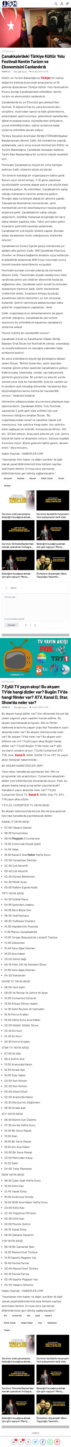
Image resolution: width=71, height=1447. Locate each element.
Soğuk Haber (27, 1322)
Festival (20, 478)
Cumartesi (17, 1315)
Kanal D (48, 1315)
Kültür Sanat (47, 478)
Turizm (61, 478)
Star (40, 1322)
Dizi (28, 1315)
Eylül (37, 1315)
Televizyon (52, 1322)
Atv (5, 1315)
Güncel (32, 478)
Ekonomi (8, 478)
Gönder (12, 624)
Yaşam (7, 1330)
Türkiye (7, 485)
